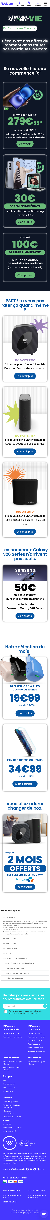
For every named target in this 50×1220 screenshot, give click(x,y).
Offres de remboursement (12, 1127)
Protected (6, 1120)
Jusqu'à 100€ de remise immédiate (20, 963)
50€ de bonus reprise (14, 978)
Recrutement (8, 1091)
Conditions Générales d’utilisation (37, 1196)
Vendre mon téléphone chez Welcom (11, 1106)
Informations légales (36, 1191)
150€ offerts (11, 943)
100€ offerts (11, 938)
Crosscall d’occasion (36, 1051)
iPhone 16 (9, 953)
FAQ (4, 1080)
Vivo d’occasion (34, 1044)
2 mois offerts (11, 948)
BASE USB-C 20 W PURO (15, 968)
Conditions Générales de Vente (12, 1196)
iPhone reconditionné (11, 1033)
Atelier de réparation (10, 1101)
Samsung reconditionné (12, 1037)
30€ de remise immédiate (16, 958)
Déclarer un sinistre (10, 1131)
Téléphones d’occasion (34, 1028)
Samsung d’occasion (36, 1037)
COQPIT (23, 1213)
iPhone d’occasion (35, 1033)
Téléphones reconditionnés (11, 1028)
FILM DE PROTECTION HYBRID (17, 973)
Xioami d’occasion (35, 1040)
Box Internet (34, 1057)
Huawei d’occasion (35, 1047)
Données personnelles (11, 1191)
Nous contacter (9, 1084)
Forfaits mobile (11, 1057)
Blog (42, 1169)
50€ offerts (10, 917)
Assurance (7, 1124)
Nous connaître (8, 1087)
